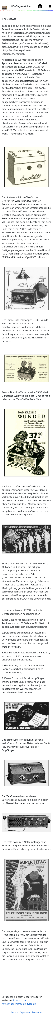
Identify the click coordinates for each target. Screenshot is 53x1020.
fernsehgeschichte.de (14, 1003)
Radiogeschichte (20, 6)
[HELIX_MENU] (50, 6)
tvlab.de (31, 1003)
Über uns (14, 1012)
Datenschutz (38, 1012)
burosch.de (19, 1000)
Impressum (25, 1012)
